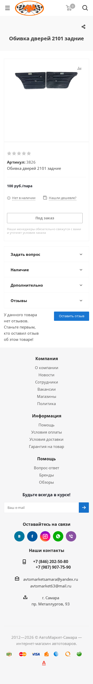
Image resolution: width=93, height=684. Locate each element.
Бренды (46, 474)
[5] (29, 154)
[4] (24, 154)
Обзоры (46, 482)
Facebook (32, 536)
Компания (46, 358)
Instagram (45, 536)
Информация (46, 416)
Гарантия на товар (46, 446)
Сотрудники (46, 382)
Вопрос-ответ (46, 467)
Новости (46, 374)
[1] (9, 154)
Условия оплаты (46, 432)
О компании (46, 367)
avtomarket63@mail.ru (50, 585)
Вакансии (46, 389)
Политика (46, 403)
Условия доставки (46, 439)
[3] (19, 154)
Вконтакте (19, 536)
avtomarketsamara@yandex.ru (50, 579)
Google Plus (58, 536)
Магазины (46, 396)
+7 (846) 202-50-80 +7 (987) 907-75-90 (50, 564)
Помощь (46, 424)
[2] (14, 154)
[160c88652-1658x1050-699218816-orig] (46, 96)
